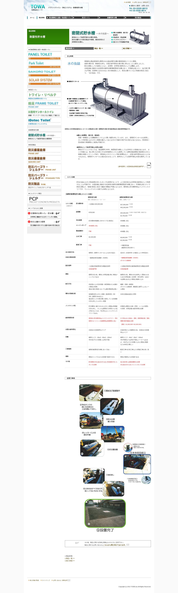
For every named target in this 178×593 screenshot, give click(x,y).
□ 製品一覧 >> (70, 558)
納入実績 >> (127, 48)
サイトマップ (46, 580)
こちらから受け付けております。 (115, 545)
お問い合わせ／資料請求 (141, 2)
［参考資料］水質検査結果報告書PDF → (131, 166)
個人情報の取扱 (34, 580)
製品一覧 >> (98, 48)
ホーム (32, 17)
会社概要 (128, 2)
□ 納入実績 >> (70, 561)
